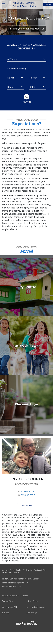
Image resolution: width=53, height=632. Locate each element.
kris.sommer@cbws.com (18, 583)
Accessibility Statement (35, 607)
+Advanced (26, 102)
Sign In (48, 4)
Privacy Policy (32, 601)
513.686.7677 (28, 495)
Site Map (5, 613)
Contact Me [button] (26, 505)
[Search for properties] (9, 28)
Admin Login (31, 613)
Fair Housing (7, 607)
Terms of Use (7, 601)
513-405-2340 (27, 491)
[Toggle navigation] (3, 4)
